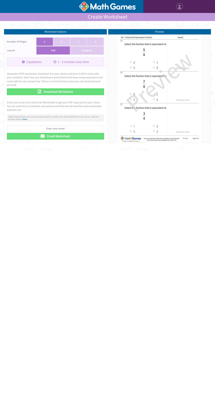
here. (25, 119)
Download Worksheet (58, 92)
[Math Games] (107, 6)
